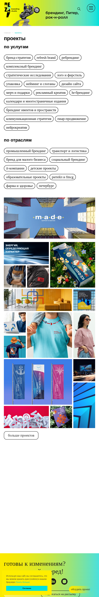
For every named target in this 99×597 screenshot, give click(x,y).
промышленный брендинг (26, 151)
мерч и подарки (18, 93)
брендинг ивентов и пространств (31, 110)
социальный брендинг (68, 159)
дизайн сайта (71, 84)
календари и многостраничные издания (36, 101)
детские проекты (43, 168)
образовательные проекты (26, 177)
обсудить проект (80, 589)
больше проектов (21, 435)
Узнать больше (23, 582)
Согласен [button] (27, 588)
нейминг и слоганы (40, 84)
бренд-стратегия (18, 58)
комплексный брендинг (24, 66)
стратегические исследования (28, 75)
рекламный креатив (51, 93)
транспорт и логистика (69, 151)
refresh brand (46, 58)
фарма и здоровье (19, 186)
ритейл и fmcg (62, 177)
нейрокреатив (16, 127)
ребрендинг (70, 58)
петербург (46, 186)
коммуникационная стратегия (28, 119)
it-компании (15, 168)
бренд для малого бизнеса (26, 159)
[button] (30, 582)
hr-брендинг (81, 93)
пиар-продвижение (71, 119)
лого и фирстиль (69, 75)
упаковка (13, 84)
